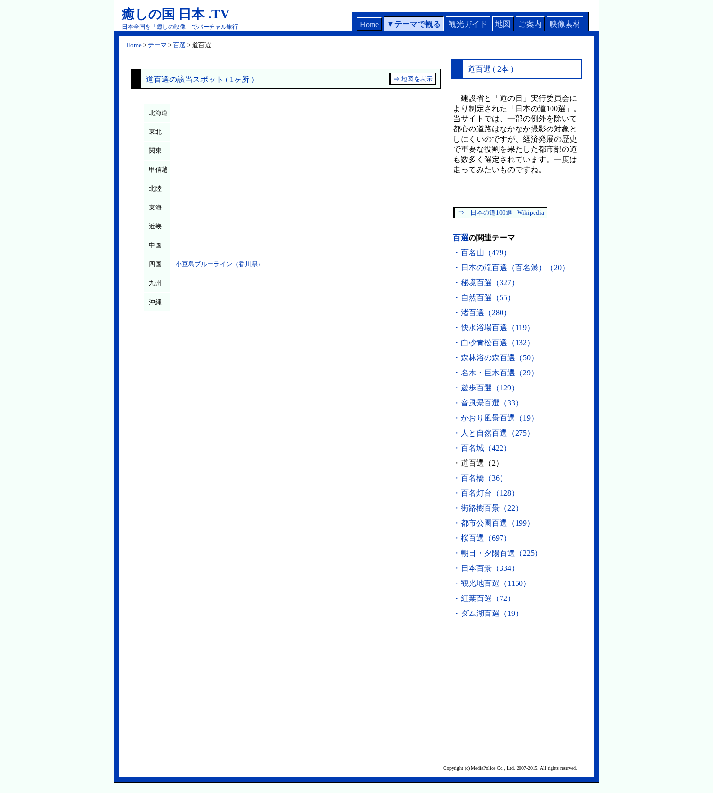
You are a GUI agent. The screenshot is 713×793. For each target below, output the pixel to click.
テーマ (157, 45)
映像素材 (565, 24)
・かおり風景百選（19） (495, 418)
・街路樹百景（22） (488, 508)
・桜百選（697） (482, 538)
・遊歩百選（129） (486, 388)
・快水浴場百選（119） (494, 328)
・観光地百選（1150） (492, 583)
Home (369, 24)
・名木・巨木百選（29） (495, 373)
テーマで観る (417, 24)
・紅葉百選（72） (484, 598)
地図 (503, 24)
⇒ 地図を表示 (413, 78)
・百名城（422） (482, 448)
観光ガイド (468, 24)
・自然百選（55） (484, 297)
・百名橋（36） (480, 478)
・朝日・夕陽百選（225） (497, 553)
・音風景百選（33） (488, 403)
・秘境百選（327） (486, 282)
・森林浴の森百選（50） (495, 358)
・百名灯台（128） (486, 493)
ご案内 (530, 24)
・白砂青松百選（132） (494, 343)
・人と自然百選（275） (494, 433)
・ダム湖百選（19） (488, 613)
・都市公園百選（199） (494, 523)
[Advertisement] (516, 689)
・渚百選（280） (482, 312)
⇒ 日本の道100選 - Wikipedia (501, 212)
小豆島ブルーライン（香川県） (220, 264)
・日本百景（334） (486, 568)
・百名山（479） (482, 252)
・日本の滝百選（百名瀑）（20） (511, 267)
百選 (179, 45)
